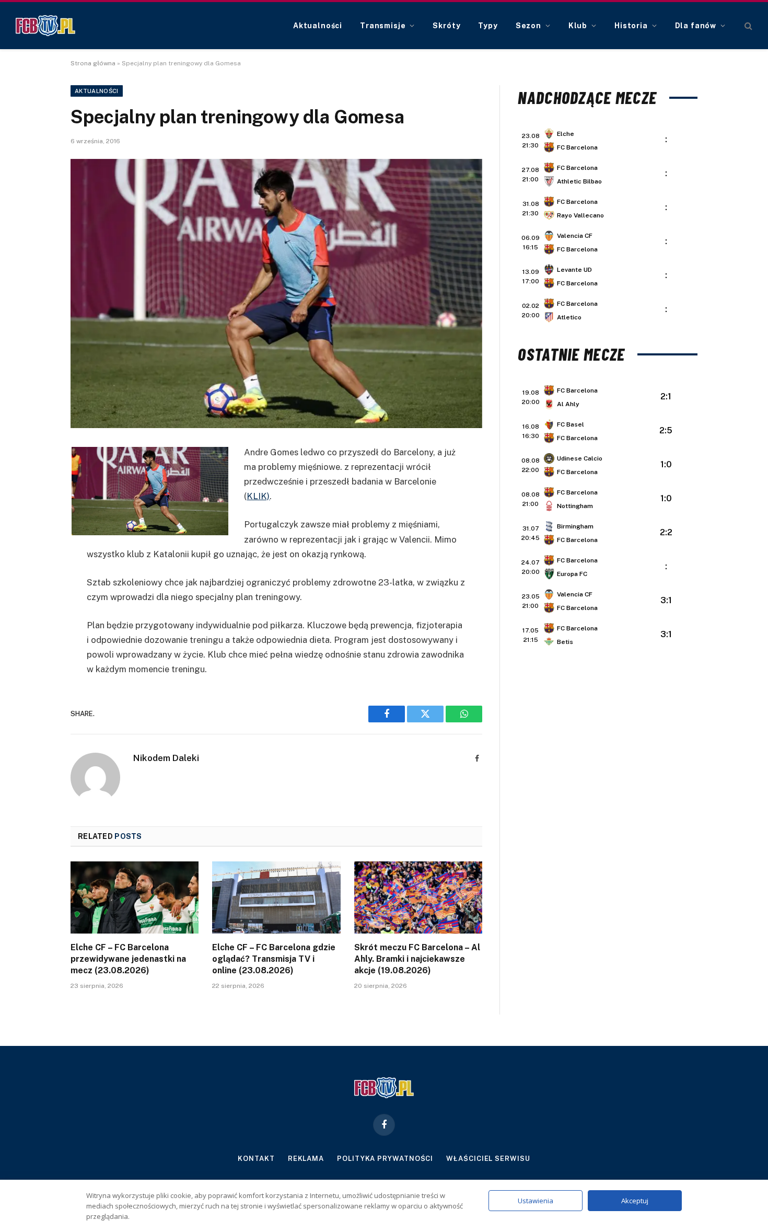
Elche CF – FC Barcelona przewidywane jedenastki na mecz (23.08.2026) (128, 958)
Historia (631, 25)
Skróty (446, 25)
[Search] (747, 26)
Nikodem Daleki (166, 758)
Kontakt (256, 1158)
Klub (577, 25)
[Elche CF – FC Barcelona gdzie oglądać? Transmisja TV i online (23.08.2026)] (276, 897)
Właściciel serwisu (488, 1158)
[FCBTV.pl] (45, 25)
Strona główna (93, 63)
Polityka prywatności (385, 1158)
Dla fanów (696, 25)
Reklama (306, 1158)
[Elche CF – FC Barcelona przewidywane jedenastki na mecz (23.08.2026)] (135, 897)
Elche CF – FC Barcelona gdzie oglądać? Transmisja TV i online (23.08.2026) (273, 958)
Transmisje (382, 25)
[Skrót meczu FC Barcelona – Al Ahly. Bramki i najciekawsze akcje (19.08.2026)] (418, 897)
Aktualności (317, 25)
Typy (487, 25)
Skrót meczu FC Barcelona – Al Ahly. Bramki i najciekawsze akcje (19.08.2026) (417, 958)
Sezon (528, 25)
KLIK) (258, 496)
